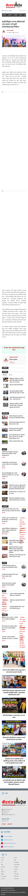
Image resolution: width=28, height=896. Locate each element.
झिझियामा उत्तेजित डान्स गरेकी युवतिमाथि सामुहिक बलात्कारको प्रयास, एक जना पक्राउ (17, 380)
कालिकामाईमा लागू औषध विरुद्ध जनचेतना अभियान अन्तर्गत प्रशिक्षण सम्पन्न (10, 464)
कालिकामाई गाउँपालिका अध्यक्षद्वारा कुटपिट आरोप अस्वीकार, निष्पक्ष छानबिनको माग (10, 453)
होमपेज (4, 15)
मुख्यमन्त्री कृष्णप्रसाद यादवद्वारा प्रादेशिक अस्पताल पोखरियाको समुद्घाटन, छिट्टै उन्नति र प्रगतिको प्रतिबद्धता (16, 549)
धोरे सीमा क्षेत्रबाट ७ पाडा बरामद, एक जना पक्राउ (17, 493)
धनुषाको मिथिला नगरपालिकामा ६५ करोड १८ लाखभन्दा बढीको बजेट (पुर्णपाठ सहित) (10, 530)
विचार (2, 869)
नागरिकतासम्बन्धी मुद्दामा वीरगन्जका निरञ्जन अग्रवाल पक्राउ (17, 423)
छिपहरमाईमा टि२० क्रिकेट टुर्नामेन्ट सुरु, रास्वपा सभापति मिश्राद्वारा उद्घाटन (9, 628)
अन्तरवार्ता (5, 506)
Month (10, 375)
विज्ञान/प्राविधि (16, 865)
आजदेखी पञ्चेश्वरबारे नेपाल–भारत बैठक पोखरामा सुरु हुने (17, 607)
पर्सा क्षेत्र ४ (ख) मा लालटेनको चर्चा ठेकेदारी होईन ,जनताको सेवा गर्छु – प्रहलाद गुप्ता (10, 519)
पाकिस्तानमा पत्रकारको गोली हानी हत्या (17, 601)
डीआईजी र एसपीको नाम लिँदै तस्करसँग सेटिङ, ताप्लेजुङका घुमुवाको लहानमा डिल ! (16, 405)
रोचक (4, 563)
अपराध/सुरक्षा (3, 876)
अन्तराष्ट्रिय (16, 867)
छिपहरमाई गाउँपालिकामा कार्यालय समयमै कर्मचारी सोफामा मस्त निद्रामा (17, 499)
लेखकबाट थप (12, 362)
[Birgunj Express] (14, 4)
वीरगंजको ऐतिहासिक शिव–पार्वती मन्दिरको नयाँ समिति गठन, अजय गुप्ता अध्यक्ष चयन (10, 475)
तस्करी (15, 872)
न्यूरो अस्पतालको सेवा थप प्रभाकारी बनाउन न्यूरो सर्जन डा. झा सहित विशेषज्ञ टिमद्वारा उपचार (16, 436)
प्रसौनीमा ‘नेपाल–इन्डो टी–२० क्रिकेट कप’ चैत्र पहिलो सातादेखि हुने (10, 618)
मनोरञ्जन (2, 872)
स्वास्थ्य (4, 538)
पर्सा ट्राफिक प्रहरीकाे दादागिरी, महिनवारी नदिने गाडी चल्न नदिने (17, 392)
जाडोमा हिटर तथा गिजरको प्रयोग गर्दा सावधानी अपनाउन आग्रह (17, 556)
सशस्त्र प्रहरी (16, 879)
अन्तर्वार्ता (15, 869)
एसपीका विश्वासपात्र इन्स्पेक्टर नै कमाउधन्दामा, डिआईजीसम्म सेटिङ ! (17, 417)
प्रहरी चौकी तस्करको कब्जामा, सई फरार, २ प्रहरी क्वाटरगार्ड (17, 398)
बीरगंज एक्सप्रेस (10, 30)
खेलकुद (4, 615)
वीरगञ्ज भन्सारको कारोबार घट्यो (16, 441)
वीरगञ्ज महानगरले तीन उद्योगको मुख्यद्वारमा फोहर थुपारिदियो (16, 429)
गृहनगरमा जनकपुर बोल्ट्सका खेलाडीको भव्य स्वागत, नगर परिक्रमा (10, 638)
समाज (20, 15)
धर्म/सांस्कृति (16, 862)
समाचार (10, 15)
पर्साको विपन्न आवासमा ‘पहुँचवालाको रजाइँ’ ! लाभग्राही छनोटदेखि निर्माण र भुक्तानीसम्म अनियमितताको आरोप (17, 487)
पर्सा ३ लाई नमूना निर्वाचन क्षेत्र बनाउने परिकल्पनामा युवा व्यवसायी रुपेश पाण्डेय (11, 510)
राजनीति (15, 15)
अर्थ (1, 862)
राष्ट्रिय (2, 865)
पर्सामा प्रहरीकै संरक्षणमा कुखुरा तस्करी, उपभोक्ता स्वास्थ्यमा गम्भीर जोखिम (16, 542)
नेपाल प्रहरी (16, 874)
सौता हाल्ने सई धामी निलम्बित (16, 385)
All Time (5, 375)
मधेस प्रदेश (3, 867)
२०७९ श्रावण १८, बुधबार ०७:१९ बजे (12, 32)
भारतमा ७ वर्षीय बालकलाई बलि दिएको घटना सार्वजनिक (17, 594)
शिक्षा (15, 860)
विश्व (4, 591)
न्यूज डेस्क (3, 457)
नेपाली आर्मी (16, 876)
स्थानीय (4, 483)
